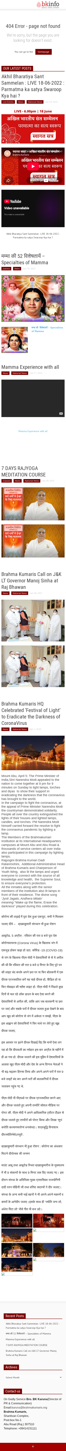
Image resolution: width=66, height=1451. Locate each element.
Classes (6, 480)
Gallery (6, 268)
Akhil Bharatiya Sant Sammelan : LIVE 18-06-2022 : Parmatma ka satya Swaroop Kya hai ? (32, 1325)
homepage (43, 51)
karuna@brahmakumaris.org (29, 1407)
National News (35, 102)
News (20, 102)
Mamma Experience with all (30, 367)
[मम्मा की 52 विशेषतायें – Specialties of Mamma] (33, 298)
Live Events (8, 102)
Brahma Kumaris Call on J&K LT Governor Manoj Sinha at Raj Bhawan (31, 580)
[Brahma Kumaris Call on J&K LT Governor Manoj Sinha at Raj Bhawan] (33, 620)
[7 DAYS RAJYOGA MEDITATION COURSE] (33, 503)
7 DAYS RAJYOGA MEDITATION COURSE (26, 1345)
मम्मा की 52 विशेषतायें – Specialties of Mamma (28, 1333)
